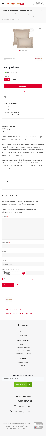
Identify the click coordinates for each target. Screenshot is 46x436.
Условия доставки (23, 350)
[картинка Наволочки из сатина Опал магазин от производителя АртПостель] (23, 39)
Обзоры (23, 369)
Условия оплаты (23, 347)
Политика (23, 335)
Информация (23, 340)
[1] (5, 59)
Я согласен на (21, 279)
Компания (23, 325)
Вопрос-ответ (23, 362)
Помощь (23, 344)
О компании (23, 329)
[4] (11, 59)
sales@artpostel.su (25, 406)
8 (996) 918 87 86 (25, 401)
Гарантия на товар (23, 353)
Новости (23, 332)
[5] (14, 59)
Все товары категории (15, 309)
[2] (7, 59)
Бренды (23, 366)
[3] (9, 59)
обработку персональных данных (26, 279)
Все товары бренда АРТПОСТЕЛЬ (19, 313)
